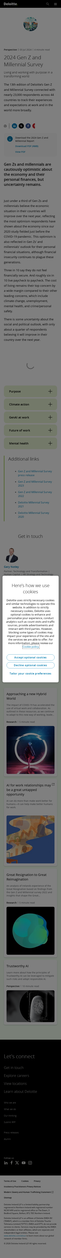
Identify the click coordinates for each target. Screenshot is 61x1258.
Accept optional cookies (30, 657)
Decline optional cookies (30, 665)
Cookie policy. (31, 646)
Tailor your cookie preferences (30, 673)
